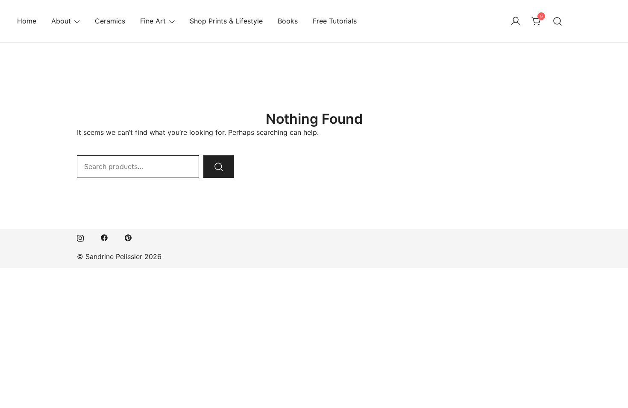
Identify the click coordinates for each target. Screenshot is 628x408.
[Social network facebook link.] (104, 237)
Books (288, 21)
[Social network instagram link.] (80, 237)
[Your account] (516, 21)
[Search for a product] (557, 21)
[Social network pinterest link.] (128, 237)
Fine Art (153, 21)
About (61, 21)
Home (26, 21)
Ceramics (110, 21)
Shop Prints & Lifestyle (226, 21)
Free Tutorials (335, 21)
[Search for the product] (218, 166)
